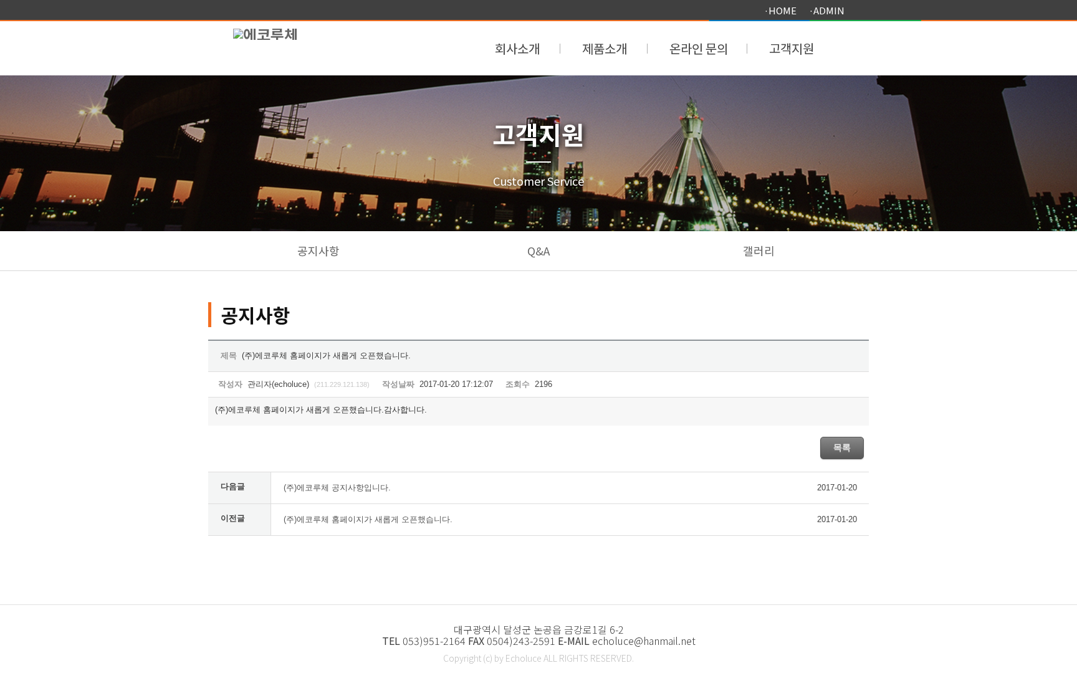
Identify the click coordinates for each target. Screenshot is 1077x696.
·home (780, 10)
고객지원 (791, 46)
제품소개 (604, 46)
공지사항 (318, 250)
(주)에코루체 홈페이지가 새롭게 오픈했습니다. (368, 519)
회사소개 (517, 46)
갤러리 (759, 250)
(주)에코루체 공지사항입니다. (337, 487)
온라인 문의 (698, 46)
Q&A (538, 250)
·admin (827, 10)
